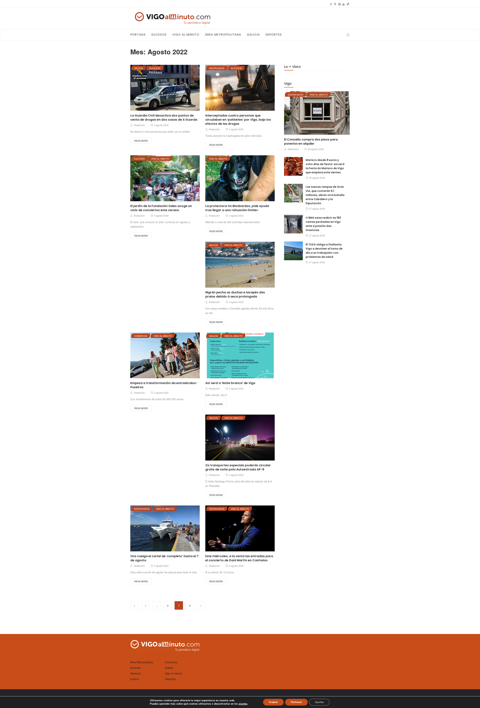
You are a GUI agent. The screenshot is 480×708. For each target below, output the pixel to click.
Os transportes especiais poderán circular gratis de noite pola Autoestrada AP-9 (238, 467)
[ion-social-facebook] (331, 4)
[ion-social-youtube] (343, 4)
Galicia (253, 34)
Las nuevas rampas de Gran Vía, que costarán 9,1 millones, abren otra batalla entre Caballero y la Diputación (325, 195)
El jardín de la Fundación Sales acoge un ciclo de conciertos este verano (161, 208)
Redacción (139, 125)
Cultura (139, 158)
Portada (138, 34)
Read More (141, 140)
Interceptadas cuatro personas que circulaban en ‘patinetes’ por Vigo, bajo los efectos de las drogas (238, 119)
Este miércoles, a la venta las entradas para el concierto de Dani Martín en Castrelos (239, 558)
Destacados (216, 68)
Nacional (135, 673)
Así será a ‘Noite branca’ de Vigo (230, 383)
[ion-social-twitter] (335, 4)
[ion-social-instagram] (339, 4)
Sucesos (159, 34)
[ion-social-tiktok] (348, 4)
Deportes (274, 34)
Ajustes (319, 702)
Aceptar (273, 702)
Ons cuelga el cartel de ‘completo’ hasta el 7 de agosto (164, 558)
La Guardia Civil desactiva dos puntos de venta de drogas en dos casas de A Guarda (163, 117)
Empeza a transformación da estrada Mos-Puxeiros (163, 385)
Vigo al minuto (185, 34)
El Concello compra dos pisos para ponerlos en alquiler (311, 141)
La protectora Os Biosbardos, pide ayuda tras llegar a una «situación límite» (237, 208)
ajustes (243, 704)
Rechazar (296, 702)
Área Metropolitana (223, 34)
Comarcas (140, 335)
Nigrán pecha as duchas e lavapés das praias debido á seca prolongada (235, 294)
